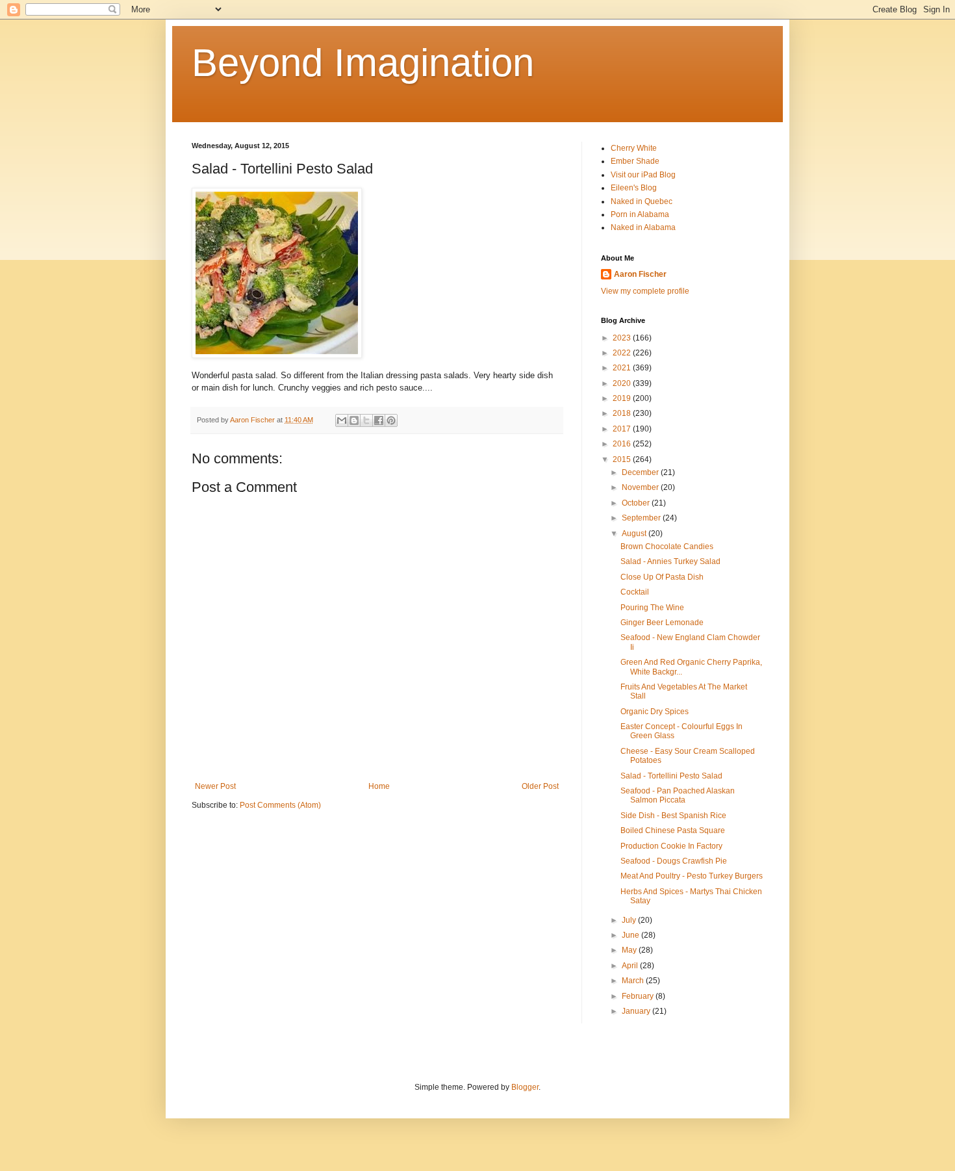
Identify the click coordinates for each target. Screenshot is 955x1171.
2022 (623, 352)
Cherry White (634, 148)
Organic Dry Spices (654, 711)
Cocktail (634, 592)
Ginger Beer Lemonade (662, 622)
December (641, 472)
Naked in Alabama (643, 227)
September (642, 517)
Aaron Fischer (640, 274)
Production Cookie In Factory (671, 846)
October (637, 503)
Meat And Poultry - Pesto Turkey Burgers (691, 876)
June (631, 935)
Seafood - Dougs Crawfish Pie (673, 861)
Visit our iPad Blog (643, 174)
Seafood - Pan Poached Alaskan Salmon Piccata (677, 795)
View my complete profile (645, 291)
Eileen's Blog (634, 187)
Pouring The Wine (652, 607)
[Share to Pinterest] (391, 420)
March (634, 980)
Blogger (525, 1087)
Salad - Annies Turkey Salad (670, 561)
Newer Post (215, 786)
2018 (623, 413)
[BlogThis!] (354, 420)
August (635, 533)
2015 (623, 459)
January (637, 1011)
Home (379, 786)
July (630, 920)
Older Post (540, 786)
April (631, 965)
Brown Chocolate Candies (666, 546)
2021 (623, 367)
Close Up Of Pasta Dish (662, 577)
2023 (623, 337)
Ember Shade (635, 161)
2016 (623, 443)
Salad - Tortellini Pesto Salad (671, 775)
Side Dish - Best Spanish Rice (673, 815)
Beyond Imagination (363, 62)
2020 (623, 383)
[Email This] (341, 420)
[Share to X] (366, 420)
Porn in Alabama (640, 214)
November (641, 487)
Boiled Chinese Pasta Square (672, 830)
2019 (623, 398)
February (639, 996)
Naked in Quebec (641, 201)
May (630, 950)
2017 (623, 428)
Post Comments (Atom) (280, 805)
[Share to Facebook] (378, 420)
